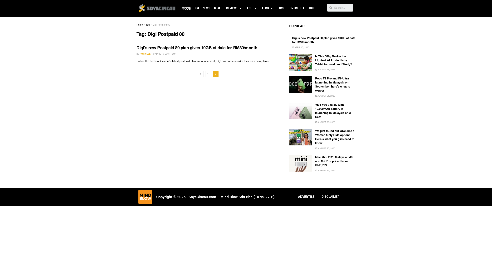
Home (139, 24)
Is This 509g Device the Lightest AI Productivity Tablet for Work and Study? (333, 60)
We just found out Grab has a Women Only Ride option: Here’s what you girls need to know (334, 137)
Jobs (311, 8)
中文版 (186, 8)
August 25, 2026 (326, 95)
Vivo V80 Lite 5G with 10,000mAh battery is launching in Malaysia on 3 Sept (333, 111)
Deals (218, 8)
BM (197, 8)
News (206, 8)
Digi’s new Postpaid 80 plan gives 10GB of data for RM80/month (196, 47)
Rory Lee (145, 53)
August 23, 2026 (326, 121)
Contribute (296, 8)
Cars (280, 8)
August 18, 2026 (326, 69)
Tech (249, 8)
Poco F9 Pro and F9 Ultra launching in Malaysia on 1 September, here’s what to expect (333, 84)
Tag (148, 24)
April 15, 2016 (162, 53)
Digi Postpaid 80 (161, 24)
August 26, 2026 (326, 170)
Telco (264, 8)
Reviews (232, 8)
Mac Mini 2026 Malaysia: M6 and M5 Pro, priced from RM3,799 (333, 161)
